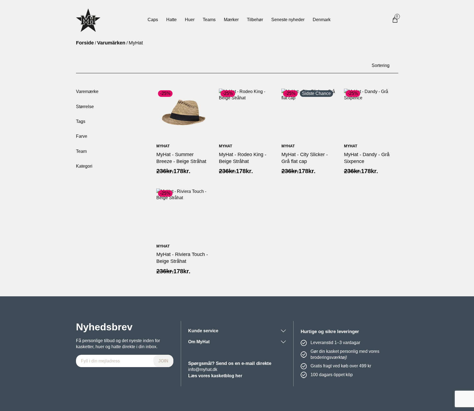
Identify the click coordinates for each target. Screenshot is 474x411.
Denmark (322, 19)
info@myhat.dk (202, 369)
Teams (209, 19)
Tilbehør (255, 19)
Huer (189, 19)
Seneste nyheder (287, 19)
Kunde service (203, 330)
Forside (85, 43)
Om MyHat (199, 341)
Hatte (171, 19)
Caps (153, 19)
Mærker (231, 19)
